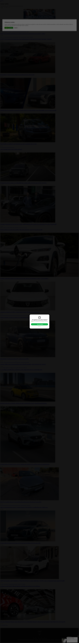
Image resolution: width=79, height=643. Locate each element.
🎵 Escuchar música (39, 324)
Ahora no (39, 326)
